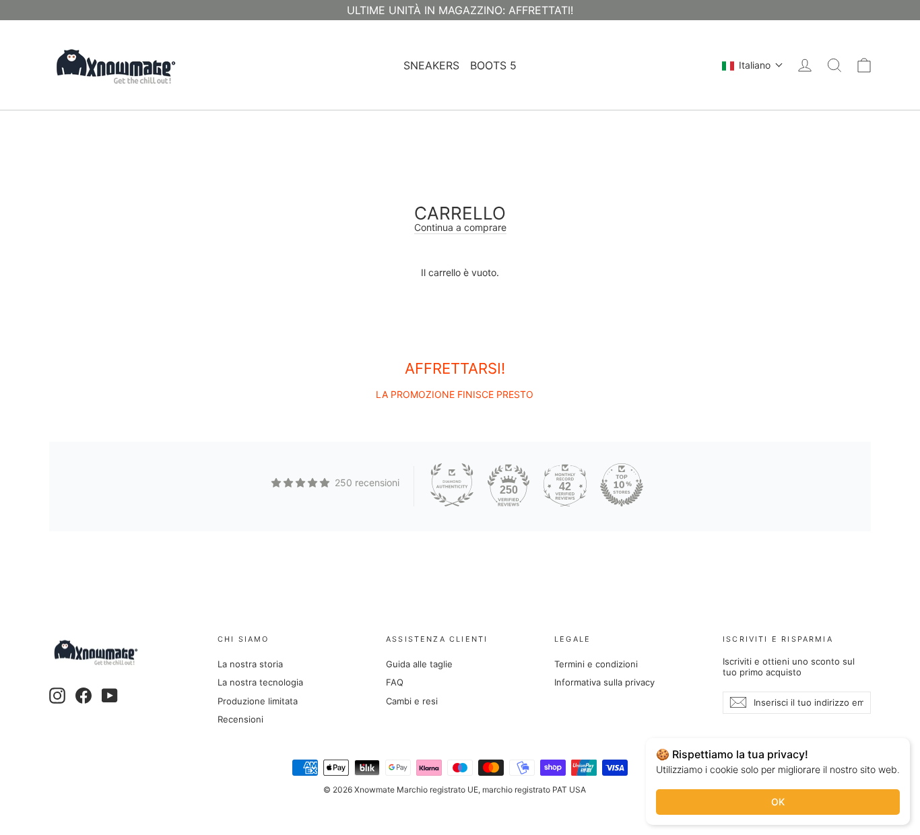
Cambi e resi (412, 701)
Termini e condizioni (596, 664)
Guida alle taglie (419, 664)
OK (778, 801)
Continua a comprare (460, 227)
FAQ (394, 682)
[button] (752, 65)
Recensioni (240, 719)
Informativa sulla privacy (604, 682)
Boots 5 (493, 65)
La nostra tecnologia (260, 682)
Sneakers (431, 65)
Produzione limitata (258, 701)
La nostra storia (250, 664)
